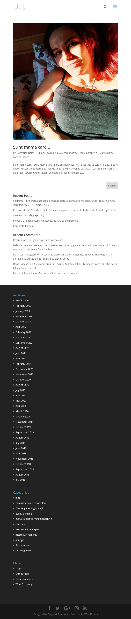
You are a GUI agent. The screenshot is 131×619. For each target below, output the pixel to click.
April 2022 (21, 326)
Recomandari (23, 545)
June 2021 (21, 353)
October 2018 (23, 464)
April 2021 (21, 358)
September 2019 (25, 432)
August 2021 (22, 347)
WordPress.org (24, 584)
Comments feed (24, 579)
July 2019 (20, 443)
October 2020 (23, 379)
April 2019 (21, 453)
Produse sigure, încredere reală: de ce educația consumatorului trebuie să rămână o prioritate (64, 210)
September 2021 (25, 342)
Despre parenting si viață (91, 152)
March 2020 (22, 411)
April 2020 (21, 406)
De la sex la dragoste (25, 254)
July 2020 (20, 390)
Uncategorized (24, 550)
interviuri (20, 524)
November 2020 (24, 374)
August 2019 (22, 437)
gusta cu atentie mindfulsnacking (34, 518)
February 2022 (23, 332)
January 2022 (23, 337)
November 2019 (24, 421)
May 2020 (21, 400)
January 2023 (23, 311)
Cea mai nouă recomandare (60, 152)
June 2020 (21, 395)
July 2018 (20, 479)
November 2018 (24, 458)
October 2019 (23, 427)
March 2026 (22, 300)
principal (20, 540)
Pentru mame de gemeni (27, 240)
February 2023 (23, 305)
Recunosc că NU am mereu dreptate (59, 273)
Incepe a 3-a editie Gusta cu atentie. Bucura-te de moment (45, 220)
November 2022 (24, 316)
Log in (19, 568)
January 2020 (23, 416)
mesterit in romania (26, 534)
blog (41, 152)
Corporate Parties (23, 226)
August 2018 (22, 474)
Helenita (17, 245)
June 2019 (21, 448)
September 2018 (25, 469)
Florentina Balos (25, 152)
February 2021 (23, 363)
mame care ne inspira (27, 529)
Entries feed (22, 573)
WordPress (91, 614)
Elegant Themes (58, 614)
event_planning (24, 513)
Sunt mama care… (31, 147)
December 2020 (24, 369)
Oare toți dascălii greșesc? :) (28, 215)
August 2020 (22, 384)
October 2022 (23, 321)
